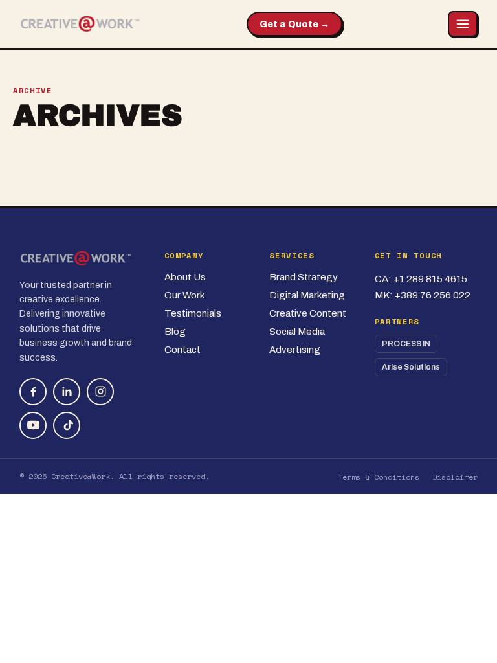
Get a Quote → (294, 24)
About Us (185, 277)
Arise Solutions (411, 367)
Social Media (297, 331)
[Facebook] (33, 391)
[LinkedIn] (66, 391)
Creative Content (307, 313)
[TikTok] (66, 425)
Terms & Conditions (378, 476)
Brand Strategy (303, 277)
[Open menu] (463, 24)
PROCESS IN (406, 343)
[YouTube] (33, 425)
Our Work (184, 295)
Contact (182, 349)
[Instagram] (100, 391)
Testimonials (192, 313)
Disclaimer (455, 476)
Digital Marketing (307, 295)
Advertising (294, 349)
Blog (175, 331)
